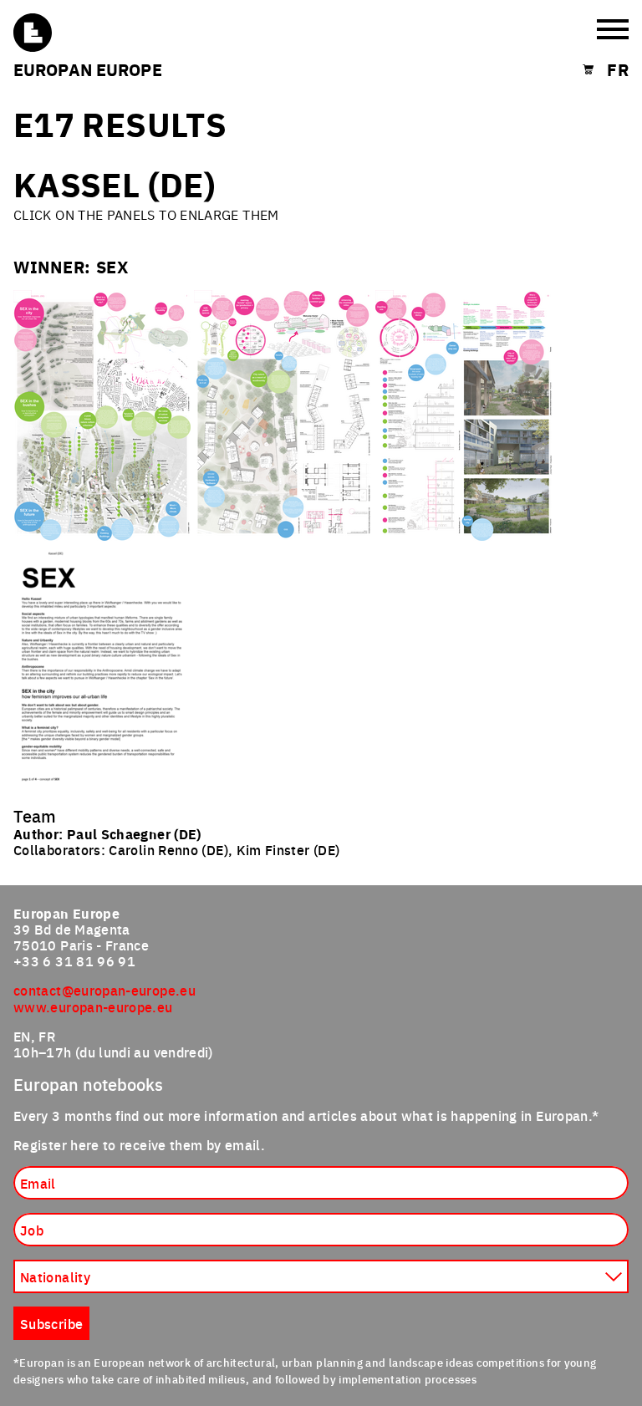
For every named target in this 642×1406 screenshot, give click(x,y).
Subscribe (93, 811)
